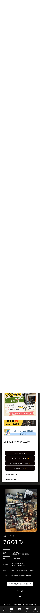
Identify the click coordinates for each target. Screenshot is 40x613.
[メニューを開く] (20, 597)
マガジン (11, 611)
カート (27, 611)
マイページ (35, 611)
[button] (20, 453)
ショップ (19, 611)
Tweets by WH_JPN (10, 474)
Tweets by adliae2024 (11, 479)
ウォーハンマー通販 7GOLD (14, 604)
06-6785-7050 (16, 559)
